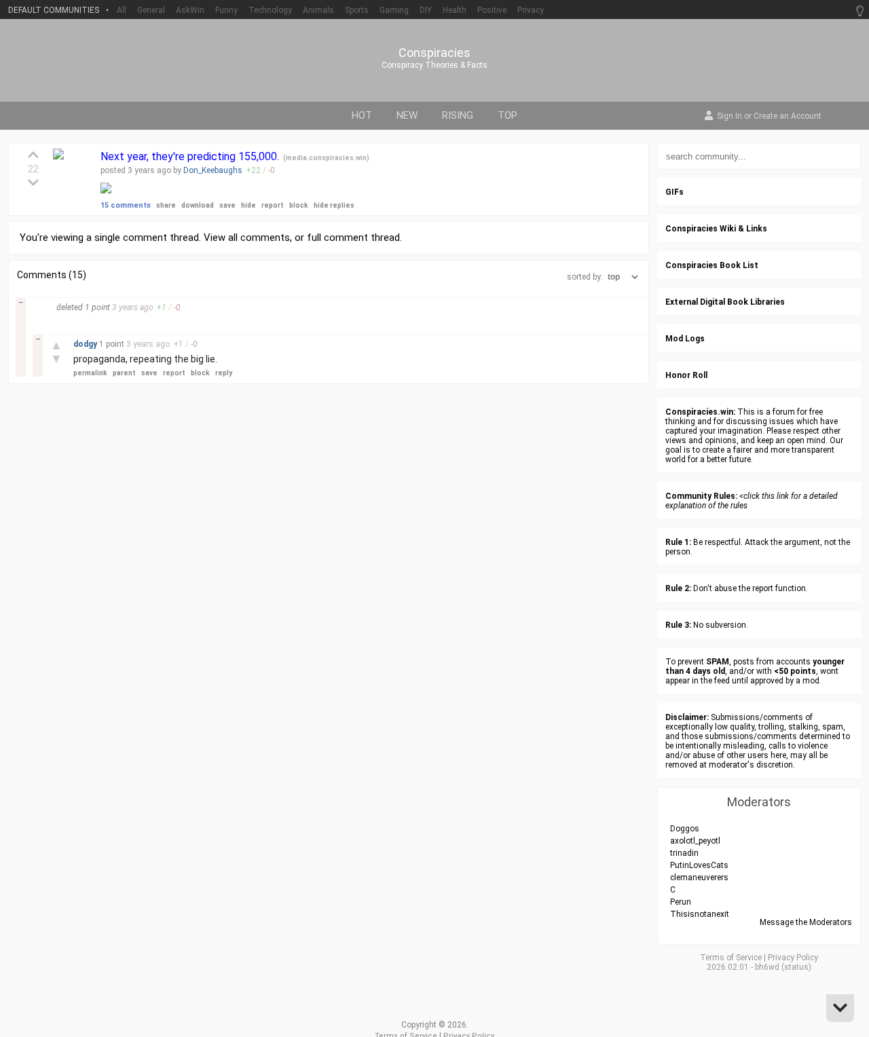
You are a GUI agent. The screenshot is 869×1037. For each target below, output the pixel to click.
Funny (226, 10)
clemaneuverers (699, 877)
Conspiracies (434, 53)
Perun (680, 902)
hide (248, 205)
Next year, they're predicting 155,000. (191, 156)
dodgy (86, 344)
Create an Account (787, 116)
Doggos (684, 828)
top (507, 115)
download (197, 205)
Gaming (394, 10)
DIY (426, 10)
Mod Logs (685, 338)
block (298, 205)
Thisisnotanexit (699, 914)
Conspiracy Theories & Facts (434, 65)
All (121, 10)
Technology (270, 10)
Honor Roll (686, 375)
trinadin (684, 853)
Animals (318, 10)
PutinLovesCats (699, 865)
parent (124, 373)
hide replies (334, 205)
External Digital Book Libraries (725, 302)
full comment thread (353, 237)
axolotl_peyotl (695, 841)
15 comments (125, 205)
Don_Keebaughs (212, 170)
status (796, 967)
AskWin (190, 10)
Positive (491, 10)
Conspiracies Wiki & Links (716, 228)
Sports (357, 10)
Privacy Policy (793, 957)
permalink (90, 373)
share (166, 205)
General (151, 10)
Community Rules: (701, 496)
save (227, 205)
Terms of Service (731, 957)
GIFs (674, 192)
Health (454, 10)
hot (362, 115)
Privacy (530, 10)
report (272, 205)
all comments (259, 237)
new (407, 115)
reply (223, 373)
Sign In (729, 116)
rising (457, 115)
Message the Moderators (806, 922)
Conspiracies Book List (711, 265)
